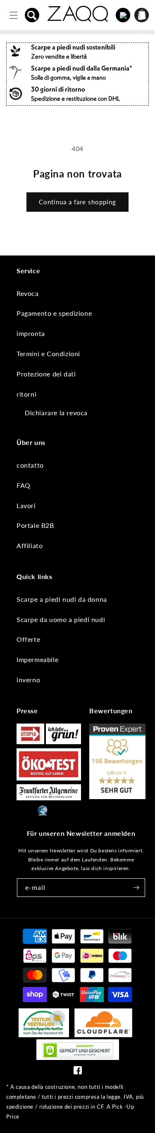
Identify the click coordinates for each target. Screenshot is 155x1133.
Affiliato (30, 545)
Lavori (26, 505)
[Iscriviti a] (136, 887)
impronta (31, 333)
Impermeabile (37, 659)
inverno (28, 680)
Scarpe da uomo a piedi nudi (61, 619)
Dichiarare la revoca (56, 412)
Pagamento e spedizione (54, 313)
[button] (32, 15)
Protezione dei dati (46, 374)
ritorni (26, 394)
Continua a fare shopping (77, 202)
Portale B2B (35, 525)
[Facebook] (78, 1072)
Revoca (28, 293)
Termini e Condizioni (48, 353)
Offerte (28, 639)
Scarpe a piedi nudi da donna (62, 599)
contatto (30, 465)
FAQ (24, 485)
